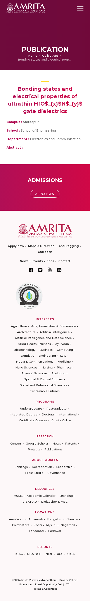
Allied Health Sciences (34, 344)
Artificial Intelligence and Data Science (43, 338)
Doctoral (48, 414)
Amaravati (35, 519)
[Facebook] (31, 270)
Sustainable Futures (45, 391)
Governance (56, 472)
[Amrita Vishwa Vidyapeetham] (26, 8)
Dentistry (27, 355)
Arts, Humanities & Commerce (53, 326)
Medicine (64, 361)
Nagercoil (68, 525)
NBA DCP (34, 554)
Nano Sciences (26, 367)
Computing (65, 349)
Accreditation (42, 467)
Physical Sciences (34, 373)
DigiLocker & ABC (54, 501)
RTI (67, 584)
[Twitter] (40, 270)
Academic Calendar (41, 495)
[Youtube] (50, 269)
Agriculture (19, 326)
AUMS (18, 495)
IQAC (19, 554)
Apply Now (45, 193)
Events (38, 261)
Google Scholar (37, 443)
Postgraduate (56, 408)
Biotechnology (24, 349)
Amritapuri (16, 519)
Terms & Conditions (45, 588)
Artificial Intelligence (55, 332)
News (24, 261)
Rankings (21, 467)
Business (46, 349)
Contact (64, 261)
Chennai (72, 519)
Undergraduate (31, 408)
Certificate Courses (33, 420)
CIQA (71, 554)
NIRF (49, 554)
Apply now (16, 246)
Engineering (47, 355)
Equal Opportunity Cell (48, 584)
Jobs (50, 261)
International (68, 414)
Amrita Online (61, 420)
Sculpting (58, 373)
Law (63, 355)
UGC (60, 554)
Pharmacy (64, 367)
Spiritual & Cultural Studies (43, 379)
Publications (50, 55)
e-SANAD (29, 501)
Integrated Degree (24, 414)
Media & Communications (34, 361)
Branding (66, 495)
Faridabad (36, 531)
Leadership (64, 467)
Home (32, 55)
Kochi (38, 525)
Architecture (26, 332)
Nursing (47, 367)
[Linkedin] (59, 270)
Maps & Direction (41, 246)
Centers (16, 443)
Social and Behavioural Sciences (43, 385)
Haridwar (54, 531)
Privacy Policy (67, 580)
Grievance (25, 584)
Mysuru (51, 525)
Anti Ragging (69, 246)
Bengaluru (54, 519)
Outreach (45, 252)
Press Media (34, 472)
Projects (34, 449)
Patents (71, 443)
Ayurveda (62, 344)
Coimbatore (20, 525)
